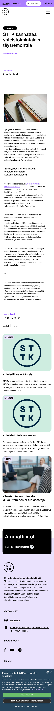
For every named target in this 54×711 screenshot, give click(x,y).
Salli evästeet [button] (27, 695)
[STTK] (19, 12)
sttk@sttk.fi (15, 620)
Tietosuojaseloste (37, 690)
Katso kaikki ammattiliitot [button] (17, 546)
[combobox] (33, 3)
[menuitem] (50, 3)
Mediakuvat (16, 3)
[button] (27, 706)
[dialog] (27, 690)
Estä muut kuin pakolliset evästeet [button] (27, 701)
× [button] (51, 672)
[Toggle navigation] (48, 11)
